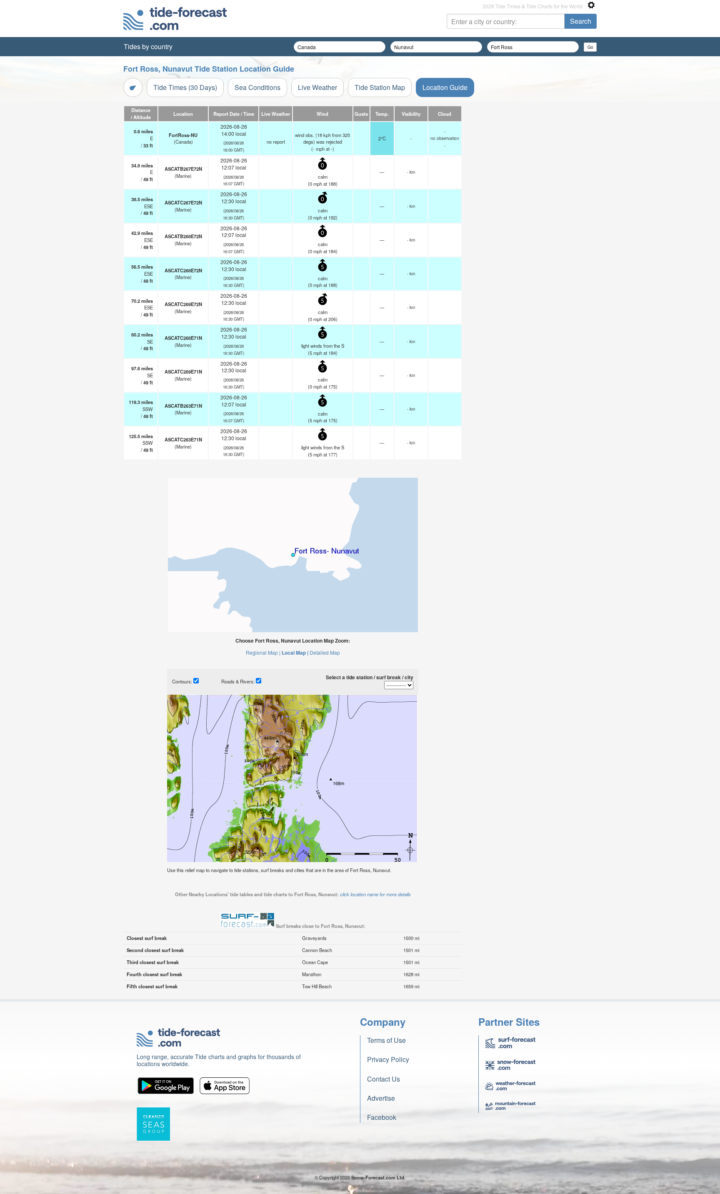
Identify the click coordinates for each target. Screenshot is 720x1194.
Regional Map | (263, 652)
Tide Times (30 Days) (185, 87)
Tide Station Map (380, 87)
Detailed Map (325, 652)
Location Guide (445, 87)
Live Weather (317, 87)
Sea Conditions (257, 87)
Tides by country (148, 46)
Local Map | (295, 652)
